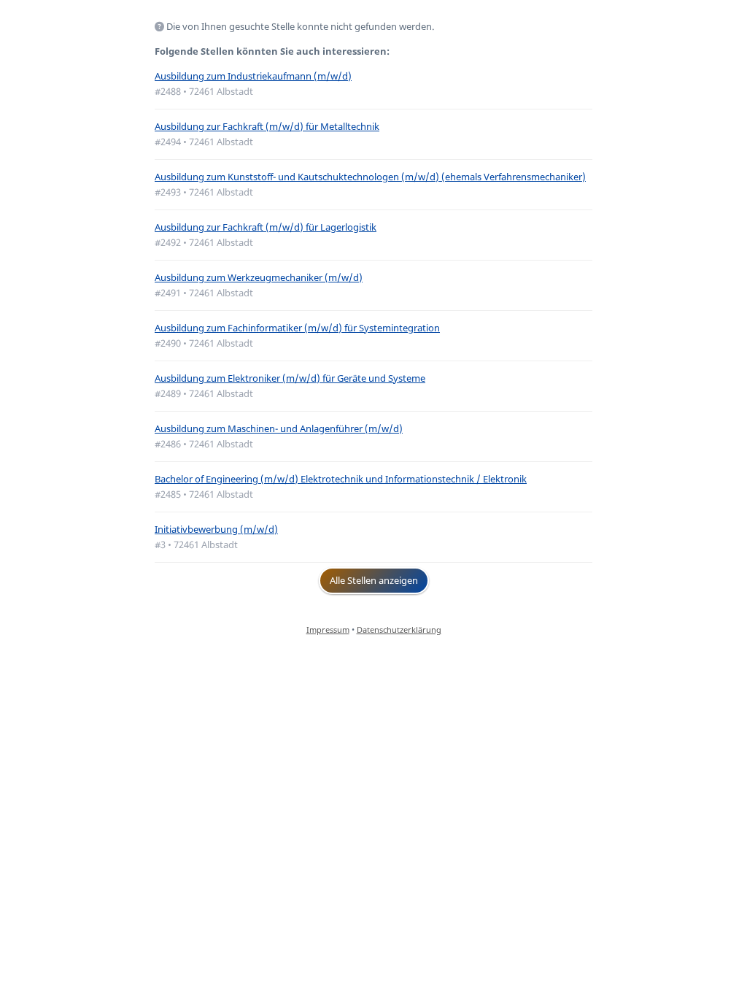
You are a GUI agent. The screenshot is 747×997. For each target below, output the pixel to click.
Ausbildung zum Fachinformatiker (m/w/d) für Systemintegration (297, 327)
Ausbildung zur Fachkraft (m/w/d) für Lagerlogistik (265, 227)
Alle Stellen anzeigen (374, 580)
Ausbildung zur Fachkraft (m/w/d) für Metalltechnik (267, 126)
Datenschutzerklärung (399, 629)
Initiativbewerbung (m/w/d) (216, 529)
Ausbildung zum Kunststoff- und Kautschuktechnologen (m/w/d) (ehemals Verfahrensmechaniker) (370, 176)
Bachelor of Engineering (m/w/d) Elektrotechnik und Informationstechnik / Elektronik (341, 478)
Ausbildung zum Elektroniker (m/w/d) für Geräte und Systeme (290, 378)
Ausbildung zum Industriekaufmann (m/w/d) (253, 75)
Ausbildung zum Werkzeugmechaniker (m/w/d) (259, 277)
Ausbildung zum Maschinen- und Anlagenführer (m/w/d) (279, 428)
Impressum (327, 629)
